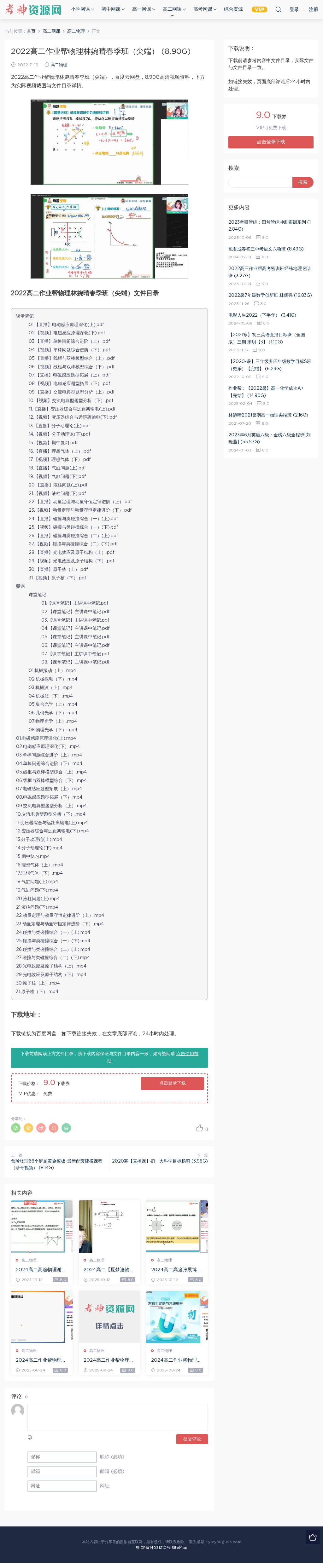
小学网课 (80, 9)
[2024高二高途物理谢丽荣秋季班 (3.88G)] (42, 1226)
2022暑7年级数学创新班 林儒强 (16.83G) (270, 295)
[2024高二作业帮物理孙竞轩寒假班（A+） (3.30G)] (177, 1317)
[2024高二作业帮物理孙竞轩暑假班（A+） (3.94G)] (42, 1317)
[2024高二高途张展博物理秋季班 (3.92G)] (177, 1226)
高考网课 (202, 9)
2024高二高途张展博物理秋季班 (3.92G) (176, 1270)
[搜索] (278, 9)
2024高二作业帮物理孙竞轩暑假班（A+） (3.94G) (41, 1361)
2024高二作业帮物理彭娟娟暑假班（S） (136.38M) (109, 1361)
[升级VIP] (313, 1537)
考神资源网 (33, 9)
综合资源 (233, 9)
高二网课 (172, 9)
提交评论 (192, 1439)
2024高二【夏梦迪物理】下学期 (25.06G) (106, 1270)
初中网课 (111, 9)
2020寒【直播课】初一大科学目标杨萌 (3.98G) (160, 1161)
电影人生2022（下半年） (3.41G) (262, 315)
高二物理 (59, 65)
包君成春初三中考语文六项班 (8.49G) (266, 249)
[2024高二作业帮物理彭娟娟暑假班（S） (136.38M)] (109, 1317)
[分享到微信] (16, 1128)
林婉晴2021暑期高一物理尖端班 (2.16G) (268, 415)
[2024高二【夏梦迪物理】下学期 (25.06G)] (109, 1226)
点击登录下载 (172, 1083)
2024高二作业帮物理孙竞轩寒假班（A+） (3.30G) (176, 1361)
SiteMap (179, 1547)
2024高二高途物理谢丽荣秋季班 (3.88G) (41, 1270)
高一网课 (141, 9)
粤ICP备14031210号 (153, 1547)
